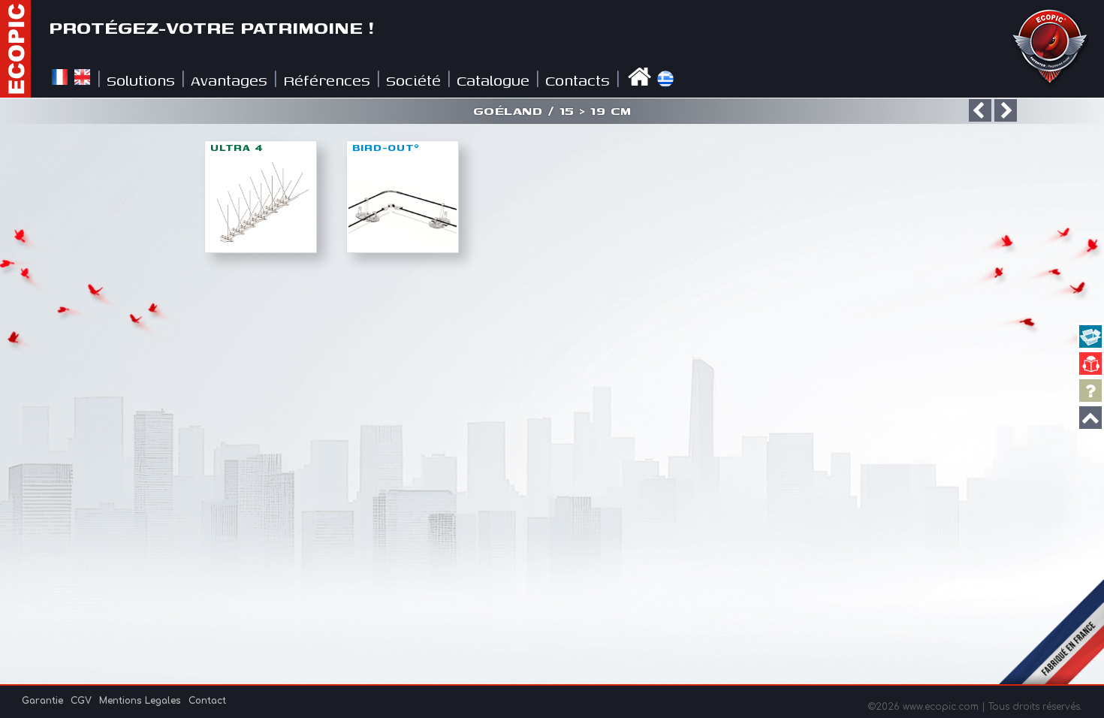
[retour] (980, 110)
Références (326, 80)
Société (413, 80)
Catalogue (493, 80)
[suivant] (1005, 110)
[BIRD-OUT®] (402, 248)
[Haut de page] (1090, 417)
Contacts (577, 80)
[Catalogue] (1090, 363)
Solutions (141, 80)
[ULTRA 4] (261, 248)
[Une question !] (1090, 390)
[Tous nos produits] (1090, 336)
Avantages (229, 80)
